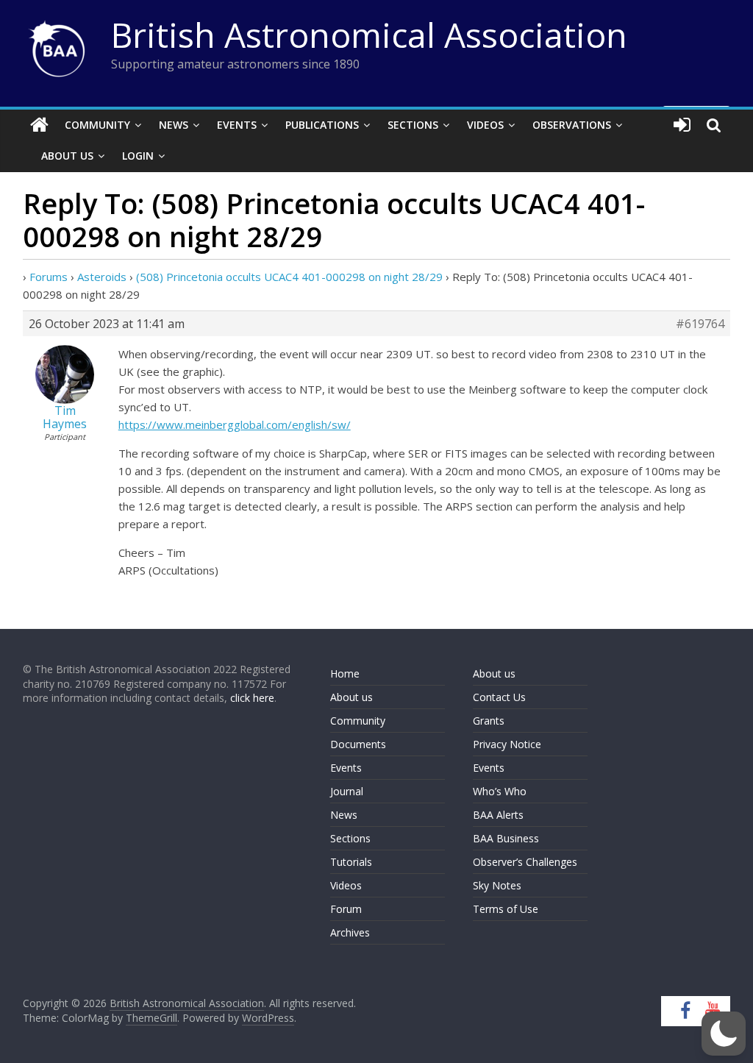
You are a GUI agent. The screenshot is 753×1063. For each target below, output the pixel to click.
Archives (350, 932)
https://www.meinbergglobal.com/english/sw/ (234, 424)
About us (351, 697)
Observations (571, 125)
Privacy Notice (507, 744)
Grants (488, 721)
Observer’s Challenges (525, 862)
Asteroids (101, 276)
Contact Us (499, 697)
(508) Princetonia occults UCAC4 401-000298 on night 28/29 (289, 276)
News (173, 125)
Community (97, 125)
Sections (413, 125)
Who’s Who (500, 791)
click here (252, 698)
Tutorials (351, 862)
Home (345, 673)
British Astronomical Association (369, 34)
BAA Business (506, 838)
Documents (358, 744)
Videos (485, 125)
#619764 (700, 323)
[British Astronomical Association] (39, 125)
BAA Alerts (498, 815)
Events (237, 125)
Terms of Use (505, 909)
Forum (346, 909)
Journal (346, 791)
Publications (322, 125)
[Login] (682, 125)
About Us (67, 156)
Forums (48, 276)
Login (138, 156)
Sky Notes (497, 885)
